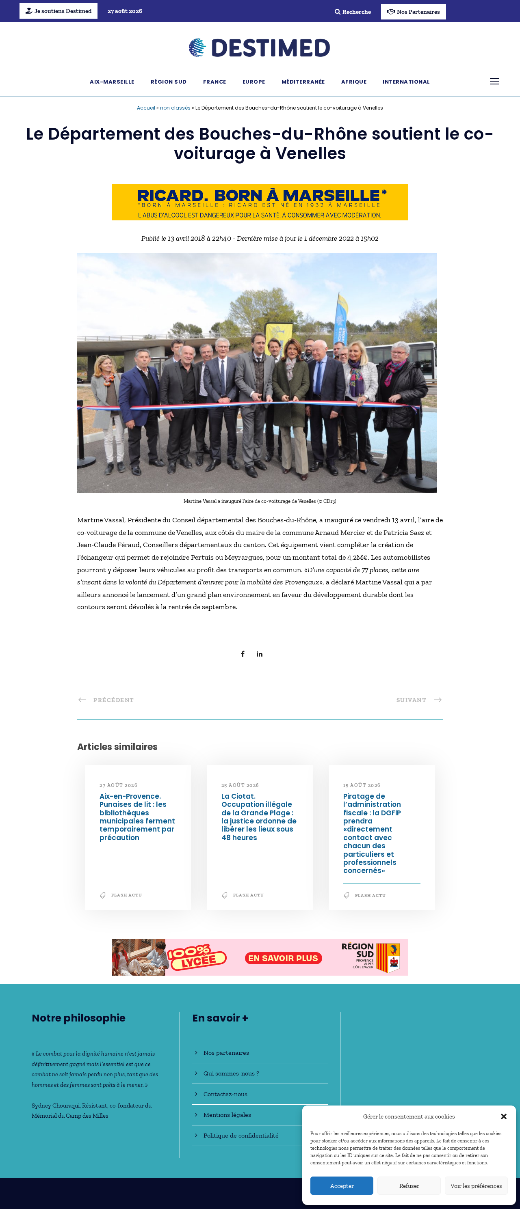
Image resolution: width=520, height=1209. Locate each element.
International (406, 82)
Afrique (354, 82)
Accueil (146, 107)
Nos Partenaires (418, 11)
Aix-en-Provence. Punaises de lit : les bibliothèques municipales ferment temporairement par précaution (137, 817)
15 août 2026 (362, 785)
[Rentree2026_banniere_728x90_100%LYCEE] (260, 956)
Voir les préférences (476, 1186)
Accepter (342, 1186)
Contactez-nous (225, 1094)
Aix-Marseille (112, 82)
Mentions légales (227, 1114)
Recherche (356, 11)
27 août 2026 (118, 785)
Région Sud (169, 82)
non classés (175, 107)
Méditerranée (303, 82)
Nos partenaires (226, 1052)
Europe (254, 82)
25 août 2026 (240, 785)
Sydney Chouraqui (56, 1105)
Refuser (409, 1186)
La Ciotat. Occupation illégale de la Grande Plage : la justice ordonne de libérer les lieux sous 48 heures (259, 817)
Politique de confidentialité (241, 1135)
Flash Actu (126, 895)
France (214, 82)
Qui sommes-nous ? (231, 1073)
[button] (504, 1116)
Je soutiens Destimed (63, 11)
